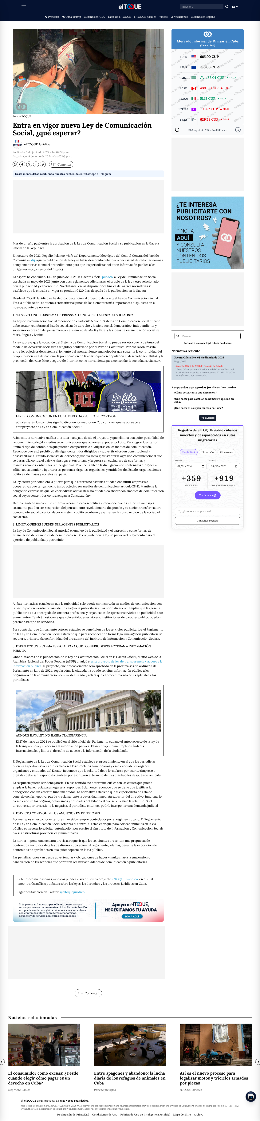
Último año (208, 452)
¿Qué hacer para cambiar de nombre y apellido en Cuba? (204, 400)
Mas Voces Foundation (74, 1100)
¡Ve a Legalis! (208, 417)
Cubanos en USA (94, 16)
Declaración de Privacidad (73, 1114)
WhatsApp (89, 174)
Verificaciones (179, 16)
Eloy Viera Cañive (19, 1090)
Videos (163, 16)
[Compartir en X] (29, 164)
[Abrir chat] (251, 1096)
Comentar (61, 164)
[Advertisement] (88, 206)
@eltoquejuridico (72, 892)
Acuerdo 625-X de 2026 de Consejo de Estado (199, 366)
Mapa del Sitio (182, 1114)
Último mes (226, 452)
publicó (107, 277)
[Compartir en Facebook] (22, 164)
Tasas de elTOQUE (119, 16)
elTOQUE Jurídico (145, 16)
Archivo (198, 1114)
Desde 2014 (188, 452)
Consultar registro (208, 520)
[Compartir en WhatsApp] (15, 164)
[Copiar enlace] (42, 164)
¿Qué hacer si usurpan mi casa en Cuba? (198, 407)
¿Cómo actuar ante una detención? (195, 392)
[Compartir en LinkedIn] (36, 164)
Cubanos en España (203, 16)
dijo (34, 260)
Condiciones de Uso (104, 1114)
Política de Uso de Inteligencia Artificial (145, 1114)
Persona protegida (105, 1090)
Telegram (105, 174)
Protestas (53, 16)
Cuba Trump (73, 16)
